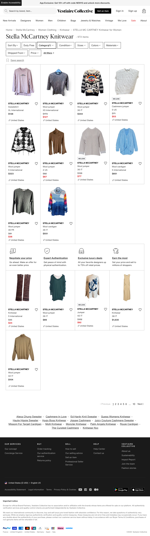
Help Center (99, 448)
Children (61, 20)
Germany (40, 532)
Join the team (128, 463)
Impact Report (128, 459)
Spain (48, 532)
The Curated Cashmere (65, 428)
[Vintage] (115, 20)
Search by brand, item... (20, 10)
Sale (133, 20)
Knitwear (65, 30)
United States (30, 532)
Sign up (132, 10)
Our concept (11, 448)
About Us (145, 20)
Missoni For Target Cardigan (24, 424)
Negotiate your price (20, 258)
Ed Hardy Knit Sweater (83, 416)
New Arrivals (9, 20)
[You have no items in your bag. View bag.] (144, 11)
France (5, 532)
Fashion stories (129, 468)
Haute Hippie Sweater (25, 420)
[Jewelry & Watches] (103, 20)
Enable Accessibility (11, 2)
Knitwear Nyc (90, 428)
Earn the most (120, 258)
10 (134, 404)
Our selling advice (74, 453)
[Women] (46, 20)
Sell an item (103, 10)
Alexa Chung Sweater (29, 416)
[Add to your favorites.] (36, 104)
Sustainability (128, 455)
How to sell (70, 448)
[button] (144, 11)
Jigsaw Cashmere (80, 420)
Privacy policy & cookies (65, 489)
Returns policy (44, 460)
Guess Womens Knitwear (115, 416)
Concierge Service (13, 453)
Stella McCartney (25, 30)
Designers (26, 20)
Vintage (109, 20)
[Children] (68, 20)
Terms (49, 489)
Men (50, 20)
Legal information (36, 489)
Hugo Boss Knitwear (54, 420)
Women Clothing (47, 30)
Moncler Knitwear (76, 424)
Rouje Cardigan (129, 424)
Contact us (98, 453)
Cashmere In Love (56, 416)
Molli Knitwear (53, 424)
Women (39, 20)
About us (126, 451)
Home (9, 30)
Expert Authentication (56, 258)
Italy (54, 532)
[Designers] (33, 20)
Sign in (120, 10)
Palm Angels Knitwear (103, 424)
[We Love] (129, 20)
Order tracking (44, 448)
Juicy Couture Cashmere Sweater (114, 420)
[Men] (55, 20)
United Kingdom (16, 532)
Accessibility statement (15, 489)
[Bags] (78, 20)
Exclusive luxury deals (90, 258)
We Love (122, 20)
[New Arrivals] (18, 20)
